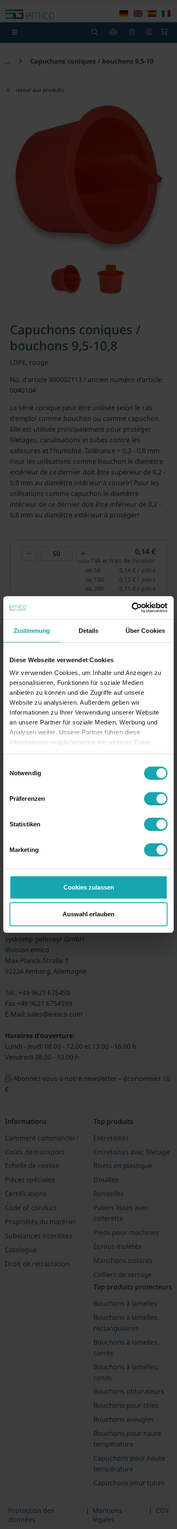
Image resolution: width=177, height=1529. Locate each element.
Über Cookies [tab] (145, 630)
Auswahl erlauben (88, 914)
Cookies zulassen (88, 887)
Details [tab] (89, 630)
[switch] (156, 798)
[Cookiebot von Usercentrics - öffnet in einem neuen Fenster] (131, 607)
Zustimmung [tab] (32, 630)
